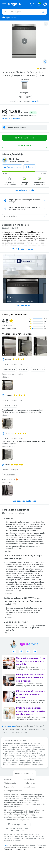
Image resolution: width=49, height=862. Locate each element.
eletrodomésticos (17, 845)
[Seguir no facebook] (21, 651)
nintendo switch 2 (38, 755)
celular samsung (29, 753)
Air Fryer (28, 747)
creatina (42, 749)
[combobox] (24, 12)
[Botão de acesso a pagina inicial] (17, 4)
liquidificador (20, 761)
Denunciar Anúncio (10, 216)
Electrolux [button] (35, 101)
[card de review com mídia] (9, 346)
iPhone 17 (17, 743)
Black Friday (7, 743)
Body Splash (7, 759)
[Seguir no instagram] (28, 651)
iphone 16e (41, 753)
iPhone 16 (25, 743)
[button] (43, 12)
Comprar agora (24, 145)
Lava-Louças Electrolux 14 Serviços (29, 726)
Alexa (13, 765)
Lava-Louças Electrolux (11, 729)
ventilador (26, 755)
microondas (20, 751)
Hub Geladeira (29, 745)
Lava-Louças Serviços (19, 733)
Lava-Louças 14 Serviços (30, 729)
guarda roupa (37, 761)
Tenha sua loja (29, 783)
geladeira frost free (10, 763)
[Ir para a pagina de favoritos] (32, 4)
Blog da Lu (7, 779)
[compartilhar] (45, 61)
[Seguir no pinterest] (35, 651)
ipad (28, 761)
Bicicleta (41, 757)
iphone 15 (6, 747)
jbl (14, 759)
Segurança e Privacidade (13, 791)
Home (6, 845)
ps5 (22, 747)
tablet (33, 757)
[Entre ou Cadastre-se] (45, 4)
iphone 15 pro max (15, 753)
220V (28, 97)
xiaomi (18, 755)
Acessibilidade (29, 787)
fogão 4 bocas (25, 763)
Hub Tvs (39, 745)
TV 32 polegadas (37, 765)
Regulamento (9, 787)
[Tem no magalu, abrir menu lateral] (4, 4)
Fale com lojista (14, 167)
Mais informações (22, 773)
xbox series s (9, 755)
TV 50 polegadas (23, 765)
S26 (32, 743)
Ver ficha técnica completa (24, 249)
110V (20, 97)
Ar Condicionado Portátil (20, 757)
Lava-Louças (31, 845)
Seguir (31, 167)
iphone (34, 749)
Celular (7, 757)
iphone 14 (15, 747)
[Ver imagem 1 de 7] (24, 41)
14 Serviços (41, 845)
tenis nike (32, 759)
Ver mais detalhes (24, 305)
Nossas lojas (29, 779)
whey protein (9, 751)
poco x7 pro (21, 749)
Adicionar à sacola (26, 138)
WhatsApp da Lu (10, 783)
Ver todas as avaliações (24, 501)
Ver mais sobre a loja (24, 190)
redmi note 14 (22, 759)
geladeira (11, 749)
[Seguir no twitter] (14, 651)
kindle (28, 751)
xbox (29, 749)
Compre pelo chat (19, 824)
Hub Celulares (17, 745)
